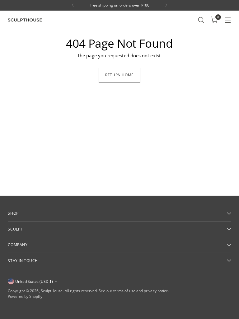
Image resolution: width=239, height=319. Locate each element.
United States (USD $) (34, 281)
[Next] (166, 5)
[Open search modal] (201, 20)
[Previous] (73, 5)
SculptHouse (52, 290)
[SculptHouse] (25, 20)
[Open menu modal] (228, 20)
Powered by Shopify (25, 296)
